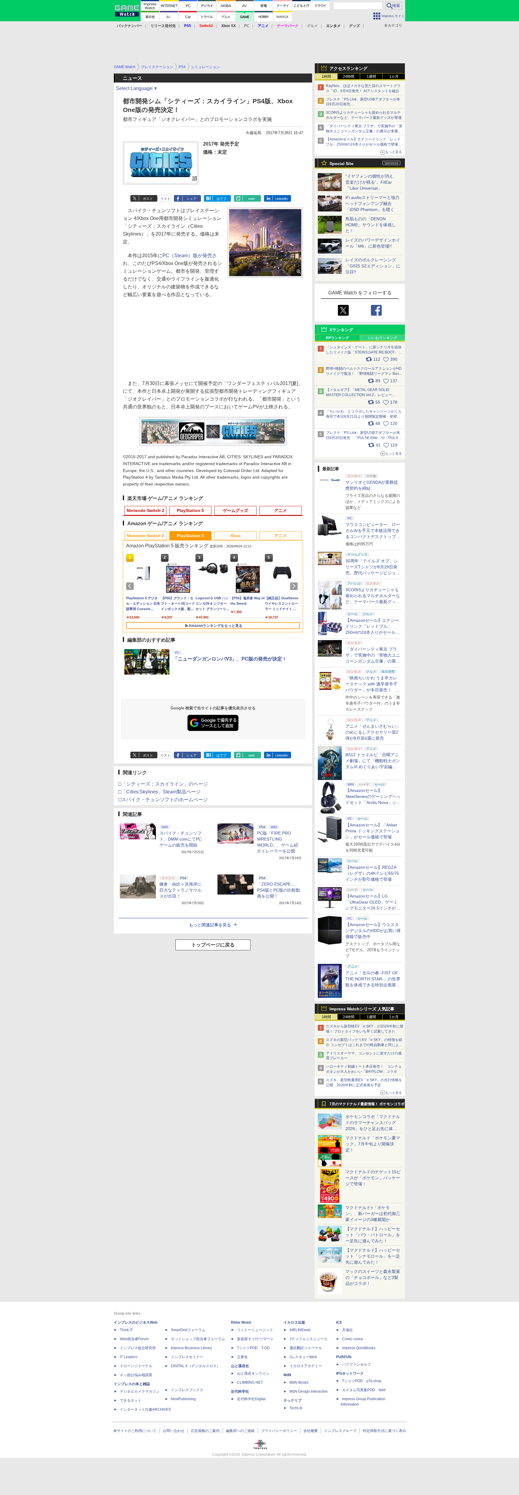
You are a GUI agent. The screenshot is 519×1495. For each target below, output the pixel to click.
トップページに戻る (213, 944)
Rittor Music (241, 1322)
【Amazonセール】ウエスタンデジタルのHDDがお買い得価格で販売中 (373, 930)
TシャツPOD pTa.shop (361, 1381)
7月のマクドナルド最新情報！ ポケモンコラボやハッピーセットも (367, 1105)
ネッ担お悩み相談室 (136, 1375)
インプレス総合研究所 (138, 1348)
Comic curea (352, 1339)
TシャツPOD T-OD (253, 1348)
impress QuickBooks (358, 1348)
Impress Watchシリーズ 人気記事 (361, 1008)
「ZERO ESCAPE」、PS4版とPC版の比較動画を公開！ (278, 890)
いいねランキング (382, 338)
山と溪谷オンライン (253, 1373)
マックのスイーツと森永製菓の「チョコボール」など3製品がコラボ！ (372, 1277)
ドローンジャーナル (136, 1366)
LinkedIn (281, 198)
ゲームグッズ (235, 510)
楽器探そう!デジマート (255, 1339)
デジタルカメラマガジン (139, 1391)
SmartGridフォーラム (188, 1330)
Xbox (235, 535)
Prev (131, 586)
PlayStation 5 (190, 510)
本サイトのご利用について (134, 1431)
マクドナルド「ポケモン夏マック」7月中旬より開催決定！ (372, 1144)
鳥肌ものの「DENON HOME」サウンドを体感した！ (370, 224)
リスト (165, 198)
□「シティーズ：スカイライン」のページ (163, 784)
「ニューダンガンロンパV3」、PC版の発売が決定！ (230, 658)
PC (246, 26)
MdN (287, 1375)
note (251, 198)
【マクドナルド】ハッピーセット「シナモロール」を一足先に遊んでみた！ (372, 1256)
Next (295, 586)
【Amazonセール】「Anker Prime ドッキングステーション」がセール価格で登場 (372, 831)
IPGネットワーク (350, 1373)
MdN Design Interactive (309, 1391)
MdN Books (299, 1382)
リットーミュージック (255, 1330)
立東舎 (242, 1357)
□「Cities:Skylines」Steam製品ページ (159, 791)
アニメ (280, 510)
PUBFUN (343, 1357)
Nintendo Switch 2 (145, 510)
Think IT (126, 1330)
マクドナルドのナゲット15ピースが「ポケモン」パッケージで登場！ (373, 1177)
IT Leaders (128, 1357)
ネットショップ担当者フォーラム (198, 1339)
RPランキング (337, 338)
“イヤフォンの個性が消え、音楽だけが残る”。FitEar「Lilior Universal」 (371, 182)
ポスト (148, 198)
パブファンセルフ (356, 1364)
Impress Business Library (191, 1348)
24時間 (348, 76)
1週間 (371, 76)
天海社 (347, 1330)
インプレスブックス (187, 1390)
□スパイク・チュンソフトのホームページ (163, 799)
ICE (339, 1322)
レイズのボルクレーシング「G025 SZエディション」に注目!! (372, 265)
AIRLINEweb (300, 1330)
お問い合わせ (173, 1431)
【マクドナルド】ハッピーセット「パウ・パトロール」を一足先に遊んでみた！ (372, 1234)
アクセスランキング (348, 68)
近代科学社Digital (251, 1399)
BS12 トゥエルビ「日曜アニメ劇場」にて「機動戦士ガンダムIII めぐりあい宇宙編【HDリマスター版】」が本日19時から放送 (372, 766)
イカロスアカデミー (306, 1366)
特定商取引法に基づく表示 (384, 1431)
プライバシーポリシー (279, 1431)
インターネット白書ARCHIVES (145, 1409)
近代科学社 (240, 1391)
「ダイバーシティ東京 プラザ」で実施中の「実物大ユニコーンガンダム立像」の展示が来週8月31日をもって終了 (364, 131)
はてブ (221, 198)
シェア (191, 198)
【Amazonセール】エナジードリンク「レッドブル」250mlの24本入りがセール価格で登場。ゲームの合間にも (364, 144)
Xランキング (341, 329)
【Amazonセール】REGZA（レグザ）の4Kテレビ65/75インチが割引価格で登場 (372, 873)
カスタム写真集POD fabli (364, 1390)
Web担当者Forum (134, 1339)
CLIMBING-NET (250, 1382)
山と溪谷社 (240, 1366)
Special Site (341, 163)
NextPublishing (183, 1399)
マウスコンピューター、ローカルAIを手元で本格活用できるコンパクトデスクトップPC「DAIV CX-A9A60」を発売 (372, 536)
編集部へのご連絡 (240, 1431)
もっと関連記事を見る (210, 924)
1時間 (326, 76)
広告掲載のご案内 (205, 1431)
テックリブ (293, 1400)
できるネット (130, 1400)
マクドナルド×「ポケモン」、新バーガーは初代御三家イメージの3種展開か (372, 1213)
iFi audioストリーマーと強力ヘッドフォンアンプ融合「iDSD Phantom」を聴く (372, 203)
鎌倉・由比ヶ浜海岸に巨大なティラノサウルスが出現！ (180, 890)
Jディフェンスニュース (308, 1339)
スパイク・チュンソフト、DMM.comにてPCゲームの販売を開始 (180, 839)
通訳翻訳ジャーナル (306, 1348)
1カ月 (394, 76)
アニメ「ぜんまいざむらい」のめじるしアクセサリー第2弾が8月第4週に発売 (372, 732)
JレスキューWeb (303, 1357)
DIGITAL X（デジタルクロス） (195, 1366)
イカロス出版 (294, 1322)
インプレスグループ (340, 1431)
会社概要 (310, 1431)
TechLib (296, 1408)
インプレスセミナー (187, 1357)
